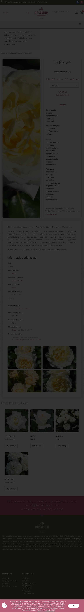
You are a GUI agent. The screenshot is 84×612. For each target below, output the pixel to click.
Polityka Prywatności (45, 610)
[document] (42, 306)
